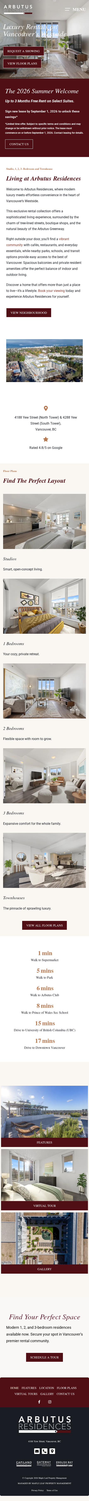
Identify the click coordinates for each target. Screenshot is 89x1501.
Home (14, 1388)
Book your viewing (51, 291)
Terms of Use (52, 1490)
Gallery (47, 1394)
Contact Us (66, 1394)
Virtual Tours (25, 1394)
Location (46, 1388)
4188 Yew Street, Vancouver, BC (44, 1441)
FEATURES (29, 1388)
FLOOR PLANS (67, 1388)
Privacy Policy (37, 1490)
